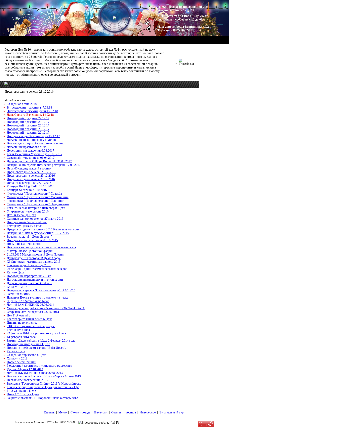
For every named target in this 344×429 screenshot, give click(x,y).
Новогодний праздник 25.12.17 (28, 129)
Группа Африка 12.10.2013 (25, 369)
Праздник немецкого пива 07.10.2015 (32, 240)
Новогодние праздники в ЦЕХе (28, 344)
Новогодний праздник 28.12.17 (28, 121)
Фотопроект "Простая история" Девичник (35, 200)
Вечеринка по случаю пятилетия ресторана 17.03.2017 (44, 165)
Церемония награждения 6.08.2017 (30, 150)
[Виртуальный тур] (160, 38)
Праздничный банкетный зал (27, 222)
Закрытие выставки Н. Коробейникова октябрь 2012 (42, 398)
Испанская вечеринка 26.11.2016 (29, 182)
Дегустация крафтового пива (26, 147)
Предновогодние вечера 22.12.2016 (31, 179)
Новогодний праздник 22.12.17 (28, 132)
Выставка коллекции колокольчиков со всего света (41, 247)
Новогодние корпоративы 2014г (29, 276)
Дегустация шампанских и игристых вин (35, 279)
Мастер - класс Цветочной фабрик (30, 251)
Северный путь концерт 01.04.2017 (31, 157)
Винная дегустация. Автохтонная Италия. (35, 143)
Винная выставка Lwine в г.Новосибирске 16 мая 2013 (44, 376)
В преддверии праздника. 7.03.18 (29, 107)
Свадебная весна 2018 (22, 104)
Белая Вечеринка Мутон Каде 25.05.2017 (34, 154)
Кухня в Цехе (16, 351)
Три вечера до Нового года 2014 (29, 265)
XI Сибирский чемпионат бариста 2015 (34, 261)
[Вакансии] (91, 38)
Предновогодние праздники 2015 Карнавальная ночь (43, 229)
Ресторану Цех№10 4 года (24, 225)
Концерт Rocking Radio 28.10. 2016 (30, 186)
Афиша (131, 412)
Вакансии (101, 412)
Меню (62, 412)
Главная (49, 412)
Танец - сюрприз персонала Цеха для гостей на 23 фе (43, 387)
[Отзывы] (107, 38)
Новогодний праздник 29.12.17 (28, 118)
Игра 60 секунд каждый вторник (29, 168)
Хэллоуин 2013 (17, 358)
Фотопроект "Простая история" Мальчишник (37, 197)
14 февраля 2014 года (21, 337)
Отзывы (116, 412)
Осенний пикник (18, 294)
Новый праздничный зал (24, 243)
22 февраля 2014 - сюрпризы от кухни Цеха (36, 333)
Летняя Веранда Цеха (21, 215)
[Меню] (54, 38)
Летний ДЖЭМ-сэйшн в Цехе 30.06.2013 (35, 372)
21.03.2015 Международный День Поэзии (35, 254)
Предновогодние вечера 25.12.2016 (31, 175)
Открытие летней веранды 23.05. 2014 (33, 311)
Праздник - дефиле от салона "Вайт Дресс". (36, 347)
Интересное (148, 412)
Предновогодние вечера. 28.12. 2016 (31, 172)
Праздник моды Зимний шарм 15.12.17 (33, 136)
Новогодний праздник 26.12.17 (28, 125)
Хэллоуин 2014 (17, 286)
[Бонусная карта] (184, 38)
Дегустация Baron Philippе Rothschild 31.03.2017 (39, 161)
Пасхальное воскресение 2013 (27, 380)
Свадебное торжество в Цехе (26, 355)
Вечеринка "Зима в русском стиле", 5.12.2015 (38, 233)
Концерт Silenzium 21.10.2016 (27, 190)
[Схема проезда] (71, 38)
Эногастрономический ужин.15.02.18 (32, 111)
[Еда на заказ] (62, 38)
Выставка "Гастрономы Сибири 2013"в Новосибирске (44, 383)
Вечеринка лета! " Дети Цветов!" (29, 236)
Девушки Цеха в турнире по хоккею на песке (37, 297)
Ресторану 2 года (18, 329)
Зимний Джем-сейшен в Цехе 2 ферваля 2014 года (41, 340)
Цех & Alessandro (18, 315)
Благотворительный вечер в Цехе (29, 319)
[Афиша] (121, 38)
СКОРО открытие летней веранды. (31, 326)
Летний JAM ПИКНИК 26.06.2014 (30, 304)
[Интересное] (138, 38)
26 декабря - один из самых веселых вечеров (37, 268)
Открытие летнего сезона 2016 (28, 211)
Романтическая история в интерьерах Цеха (36, 208)
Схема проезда (80, 412)
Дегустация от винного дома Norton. (32, 139)
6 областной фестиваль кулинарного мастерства (39, 365)
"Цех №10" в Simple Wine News (28, 301)
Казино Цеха (15, 272)
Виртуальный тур (171, 412)
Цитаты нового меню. (22, 322)
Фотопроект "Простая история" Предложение (38, 204)
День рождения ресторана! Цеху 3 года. (34, 258)
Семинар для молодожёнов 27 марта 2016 (35, 218)
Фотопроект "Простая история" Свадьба (34, 193)
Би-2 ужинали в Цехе (21, 390)
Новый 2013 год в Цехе (23, 394)
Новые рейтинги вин (21, 362)
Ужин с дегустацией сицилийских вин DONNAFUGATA (46, 308)
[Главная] (40, 38)
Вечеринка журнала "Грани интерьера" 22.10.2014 (41, 290)
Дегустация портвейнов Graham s (29, 283)
